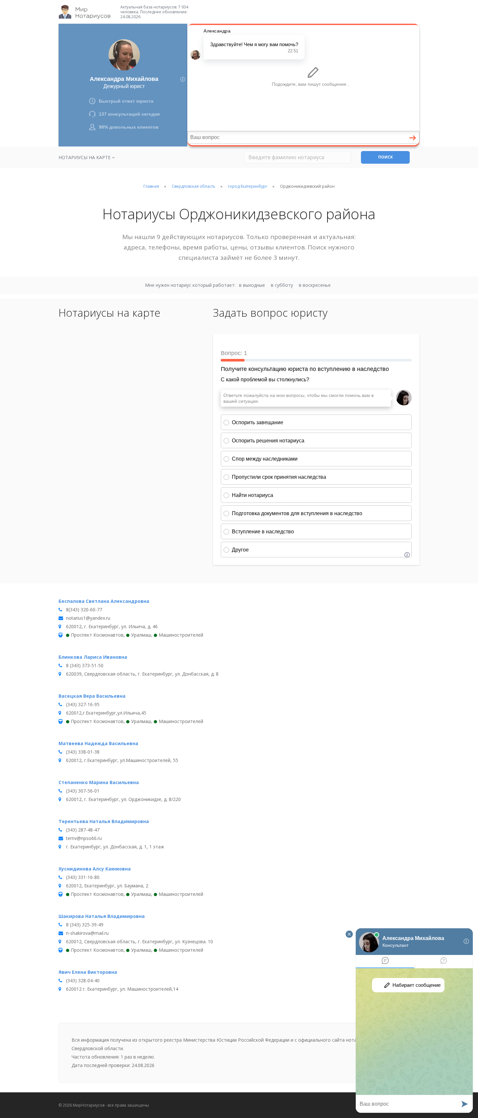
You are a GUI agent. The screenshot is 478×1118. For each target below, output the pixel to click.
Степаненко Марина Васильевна (99, 782)
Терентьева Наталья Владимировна (104, 821)
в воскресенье (315, 285)
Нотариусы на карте (85, 157)
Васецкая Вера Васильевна (92, 696)
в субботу (282, 285)
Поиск (385, 157)
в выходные (252, 285)
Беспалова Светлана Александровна (104, 601)
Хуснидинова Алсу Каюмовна (95, 869)
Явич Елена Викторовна (88, 972)
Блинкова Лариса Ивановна (93, 657)
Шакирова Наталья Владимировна (102, 916)
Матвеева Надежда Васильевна (98, 743)
